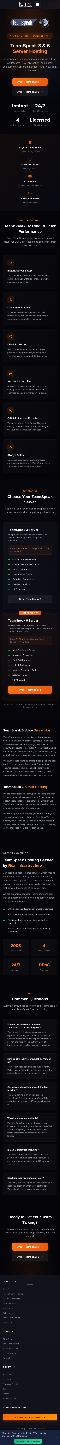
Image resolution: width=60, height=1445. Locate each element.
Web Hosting (8, 1313)
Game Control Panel (11, 1344)
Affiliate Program (9, 1398)
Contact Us (7, 1379)
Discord (6, 1394)
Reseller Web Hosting (11, 1318)
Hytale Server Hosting (11, 1299)
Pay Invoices (7, 1358)
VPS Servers (8, 1308)
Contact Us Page (9, 1353)
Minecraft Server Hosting (13, 1294)
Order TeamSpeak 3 (28, 81)
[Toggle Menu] (37, 4)
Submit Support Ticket (12, 1348)
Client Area (7, 1339)
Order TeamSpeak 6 (28, 91)
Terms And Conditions (11, 1384)
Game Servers (8, 1289)
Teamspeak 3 (8, 1322)
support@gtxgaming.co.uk (30, 1417)
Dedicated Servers (10, 1303)
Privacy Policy (20, 1429)
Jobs (5, 1389)
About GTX (7, 1375)
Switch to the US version (28, 1441)
